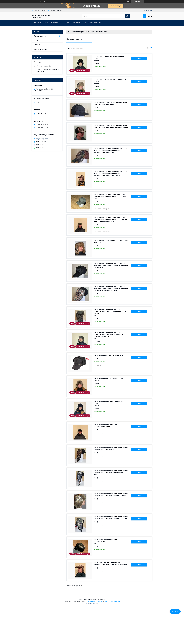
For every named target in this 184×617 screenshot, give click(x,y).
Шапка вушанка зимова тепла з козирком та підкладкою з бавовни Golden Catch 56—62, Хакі (111, 196)
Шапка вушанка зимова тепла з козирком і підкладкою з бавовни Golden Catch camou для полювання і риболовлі (110, 219)
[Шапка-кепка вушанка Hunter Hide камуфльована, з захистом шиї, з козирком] (80, 570)
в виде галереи (148, 48)
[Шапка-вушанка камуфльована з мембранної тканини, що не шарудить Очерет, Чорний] (80, 524)
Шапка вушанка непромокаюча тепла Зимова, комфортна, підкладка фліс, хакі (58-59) (110, 311)
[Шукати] (127, 16)
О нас (66, 23)
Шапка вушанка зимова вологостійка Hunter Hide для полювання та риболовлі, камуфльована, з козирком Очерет (111, 173)
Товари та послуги (77, 32)
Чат (176, 611)
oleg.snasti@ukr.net (42, 138)
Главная (37, 23)
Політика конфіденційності (112, 601)
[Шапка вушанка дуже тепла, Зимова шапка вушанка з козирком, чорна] (80, 109)
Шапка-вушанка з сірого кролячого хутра (109, 378)
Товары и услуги (51, 23)
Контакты (77, 23)
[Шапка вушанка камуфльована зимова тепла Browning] (80, 248)
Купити (139, 58)
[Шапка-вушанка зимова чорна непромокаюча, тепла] (80, 432)
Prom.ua (102, 599)
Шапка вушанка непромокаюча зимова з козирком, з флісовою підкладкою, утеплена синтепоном (111, 265)
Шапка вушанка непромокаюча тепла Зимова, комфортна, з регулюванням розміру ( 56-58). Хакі (108, 334)
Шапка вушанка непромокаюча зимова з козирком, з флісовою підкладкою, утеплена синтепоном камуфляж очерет (111, 288)
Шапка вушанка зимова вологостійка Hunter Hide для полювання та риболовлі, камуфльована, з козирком (111, 150)
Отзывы (37, 45)
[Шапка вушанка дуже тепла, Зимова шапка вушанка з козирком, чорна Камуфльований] (80, 132)
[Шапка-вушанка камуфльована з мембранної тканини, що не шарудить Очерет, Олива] (80, 501)
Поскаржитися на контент (95, 601)
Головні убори (90, 32)
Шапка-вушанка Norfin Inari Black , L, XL (109, 355)
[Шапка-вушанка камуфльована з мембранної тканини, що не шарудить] (80, 455)
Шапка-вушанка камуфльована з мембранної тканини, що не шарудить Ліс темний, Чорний (111, 472)
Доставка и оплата (93, 23)
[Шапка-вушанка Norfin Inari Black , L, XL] (80, 363)
